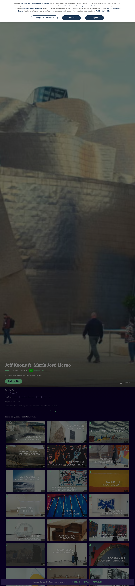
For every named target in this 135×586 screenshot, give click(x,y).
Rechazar (71, 18)
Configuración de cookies (44, 18)
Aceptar (94, 18)
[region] (67, 11)
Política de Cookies (103, 11)
